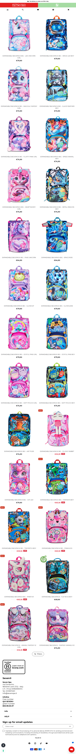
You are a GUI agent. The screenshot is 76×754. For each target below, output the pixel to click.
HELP (6, 717)
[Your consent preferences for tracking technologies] (3, 751)
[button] (3, 745)
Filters (39, 654)
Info (6, 711)
